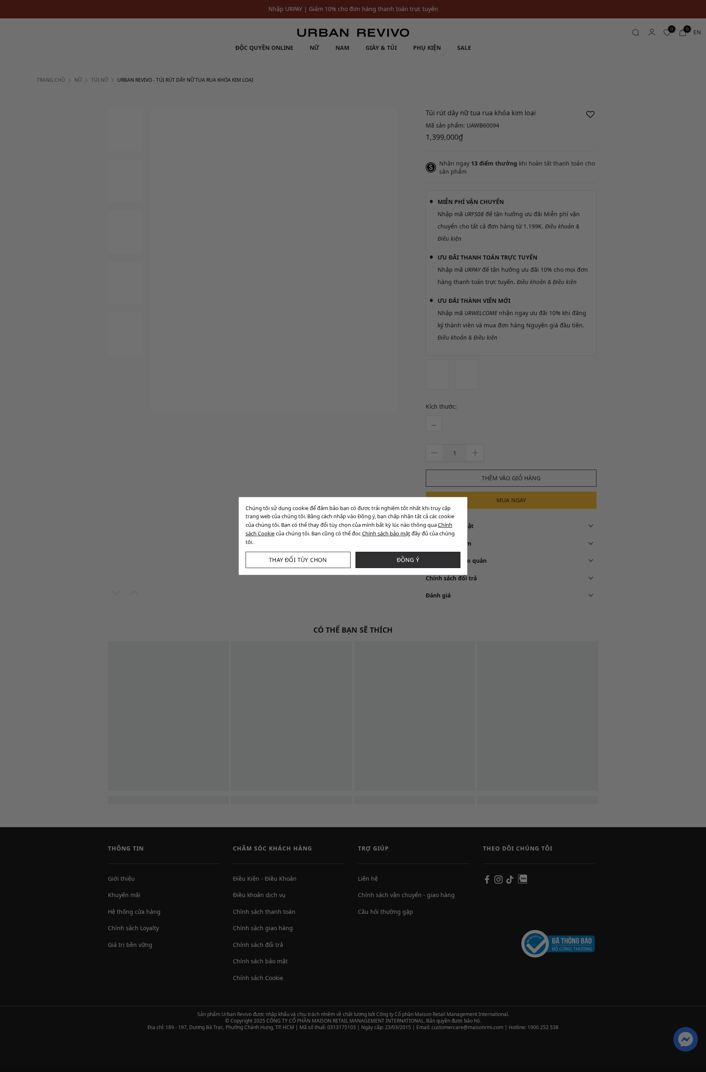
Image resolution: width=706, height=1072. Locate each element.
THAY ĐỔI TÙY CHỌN (298, 560)
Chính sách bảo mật (386, 533)
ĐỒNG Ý (408, 560)
